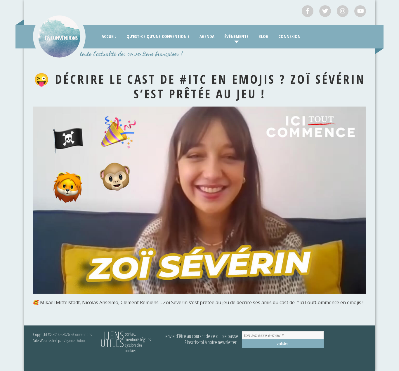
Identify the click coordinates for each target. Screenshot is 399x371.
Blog (263, 36)
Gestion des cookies (133, 348)
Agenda (207, 36)
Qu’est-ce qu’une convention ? (158, 36)
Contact (130, 334)
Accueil (109, 36)
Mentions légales (138, 339)
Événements (236, 36)
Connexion (289, 36)
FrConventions (81, 334)
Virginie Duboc (75, 340)
